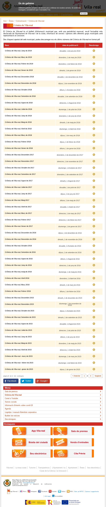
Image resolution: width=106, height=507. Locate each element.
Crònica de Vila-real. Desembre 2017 (19, 155)
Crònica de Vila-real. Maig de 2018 (18, 122)
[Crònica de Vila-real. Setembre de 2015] (94, 318)
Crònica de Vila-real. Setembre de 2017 (20, 174)
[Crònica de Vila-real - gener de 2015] (94, 370)
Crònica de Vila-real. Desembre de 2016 (20, 233)
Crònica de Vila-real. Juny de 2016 (18, 265)
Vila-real (9, 468)
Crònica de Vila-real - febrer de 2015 (19, 363)
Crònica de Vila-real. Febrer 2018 (18, 142)
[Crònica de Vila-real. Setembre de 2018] (94, 97)
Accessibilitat (59, 496)
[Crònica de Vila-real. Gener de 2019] (94, 71)
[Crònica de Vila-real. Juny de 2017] (94, 195)
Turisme (32, 468)
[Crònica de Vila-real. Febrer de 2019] (94, 65)
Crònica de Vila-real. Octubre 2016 (18, 246)
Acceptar (84, 13)
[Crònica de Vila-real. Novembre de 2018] (94, 84)
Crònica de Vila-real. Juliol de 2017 (18, 187)
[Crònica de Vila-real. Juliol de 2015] (94, 331)
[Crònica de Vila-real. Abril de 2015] (94, 351)
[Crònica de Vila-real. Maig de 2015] (94, 344)
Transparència (43, 468)
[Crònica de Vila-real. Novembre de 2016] (94, 240)
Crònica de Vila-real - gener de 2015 (19, 369)
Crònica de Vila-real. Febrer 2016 (18, 291)
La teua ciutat (20, 468)
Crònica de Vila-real (13, 395)
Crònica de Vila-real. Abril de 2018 (18, 129)
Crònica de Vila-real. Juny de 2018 (18, 116)
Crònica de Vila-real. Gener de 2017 (19, 226)
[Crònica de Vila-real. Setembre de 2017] (94, 175)
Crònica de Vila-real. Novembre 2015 (19, 304)
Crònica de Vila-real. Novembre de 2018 (20, 83)
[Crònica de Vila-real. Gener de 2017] (94, 227)
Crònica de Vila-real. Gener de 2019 (19, 70)
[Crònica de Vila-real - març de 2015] (94, 357)
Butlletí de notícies (12, 416)
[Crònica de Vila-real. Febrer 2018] (94, 143)
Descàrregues (10, 419)
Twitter (28, 381)
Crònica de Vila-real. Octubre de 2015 (19, 311)
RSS (71, 491)
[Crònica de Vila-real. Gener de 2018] (94, 149)
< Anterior (76, 376)
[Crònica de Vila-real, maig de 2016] (94, 273)
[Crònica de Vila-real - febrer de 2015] (94, 364)
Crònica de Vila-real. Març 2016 (17, 285)
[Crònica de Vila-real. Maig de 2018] (94, 123)
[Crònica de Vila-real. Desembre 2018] (94, 78)
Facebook (11, 381)
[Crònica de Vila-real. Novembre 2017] (94, 162)
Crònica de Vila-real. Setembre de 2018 (20, 96)
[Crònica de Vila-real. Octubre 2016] (94, 247)
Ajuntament (72, 468)
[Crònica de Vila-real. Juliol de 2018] (94, 110)
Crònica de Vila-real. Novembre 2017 (19, 161)
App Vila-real (14, 491)
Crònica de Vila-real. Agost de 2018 (19, 103)
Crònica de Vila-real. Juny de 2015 (18, 337)
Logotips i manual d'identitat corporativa (20, 412)
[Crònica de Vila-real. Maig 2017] (94, 201)
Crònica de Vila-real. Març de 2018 (18, 135)
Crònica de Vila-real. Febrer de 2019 (19, 64)
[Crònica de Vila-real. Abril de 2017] (94, 208)
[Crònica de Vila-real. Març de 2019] (94, 58)
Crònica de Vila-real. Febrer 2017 (18, 220)
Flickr (24, 491)
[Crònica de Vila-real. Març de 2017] (94, 214)
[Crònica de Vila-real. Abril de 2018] (94, 130)
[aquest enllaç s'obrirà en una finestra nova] (32, 460)
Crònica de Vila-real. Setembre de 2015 (20, 317)
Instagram (33, 491)
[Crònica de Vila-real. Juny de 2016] (94, 266)
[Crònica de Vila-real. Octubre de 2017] (94, 169)
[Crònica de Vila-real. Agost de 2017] (94, 182)
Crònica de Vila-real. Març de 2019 (18, 57)
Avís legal (47, 496)
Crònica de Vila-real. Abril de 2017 (18, 207)
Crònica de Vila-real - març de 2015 (19, 356)
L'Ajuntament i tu (58, 468)
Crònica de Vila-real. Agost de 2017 (19, 181)
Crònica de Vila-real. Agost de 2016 (19, 259)
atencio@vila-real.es (29, 482)
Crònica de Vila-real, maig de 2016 (18, 272)
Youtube (54, 491)
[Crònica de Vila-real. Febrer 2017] (94, 221)
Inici (5, 21)
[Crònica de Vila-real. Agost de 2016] (94, 260)
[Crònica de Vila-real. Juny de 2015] (94, 338)
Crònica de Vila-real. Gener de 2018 (19, 148)
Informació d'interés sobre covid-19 (19, 405)
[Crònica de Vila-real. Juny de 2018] (94, 117)
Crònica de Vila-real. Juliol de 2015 (18, 330)
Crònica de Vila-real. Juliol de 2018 (18, 109)
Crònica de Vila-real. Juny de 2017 (18, 194)
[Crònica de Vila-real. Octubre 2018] (94, 91)
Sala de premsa (11, 391)
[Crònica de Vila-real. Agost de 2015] (94, 325)
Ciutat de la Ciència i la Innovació (53, 471)
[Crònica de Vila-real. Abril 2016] (94, 279)
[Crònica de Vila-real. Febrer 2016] (94, 292)
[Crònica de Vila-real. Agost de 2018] (94, 104)
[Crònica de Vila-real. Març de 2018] (94, 136)
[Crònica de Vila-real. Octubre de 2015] (94, 312)
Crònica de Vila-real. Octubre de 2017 (19, 168)
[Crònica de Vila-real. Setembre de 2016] (94, 253)
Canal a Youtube (11, 398)
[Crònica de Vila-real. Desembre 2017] (94, 156)
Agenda (8, 409)
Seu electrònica (93, 468)
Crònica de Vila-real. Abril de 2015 (18, 350)
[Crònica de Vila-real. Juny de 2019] (94, 52)
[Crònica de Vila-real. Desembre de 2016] (94, 234)
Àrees (11, 21)
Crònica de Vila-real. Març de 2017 (18, 213)
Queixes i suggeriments (92, 491)
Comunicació (21, 21)
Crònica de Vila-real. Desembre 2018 (19, 77)
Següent (98, 376)
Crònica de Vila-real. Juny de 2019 (18, 51)
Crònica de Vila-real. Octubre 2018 (18, 90)
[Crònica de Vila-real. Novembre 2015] (94, 305)
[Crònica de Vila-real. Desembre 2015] (94, 299)
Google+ (44, 381)
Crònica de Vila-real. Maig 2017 (17, 200)
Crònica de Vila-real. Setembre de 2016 (20, 252)
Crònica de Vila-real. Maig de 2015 (18, 343)
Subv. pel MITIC (79, 491)
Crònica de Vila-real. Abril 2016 (17, 278)
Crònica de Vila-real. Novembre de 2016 (20, 239)
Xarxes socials (11, 402)
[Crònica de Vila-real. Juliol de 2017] (94, 188)
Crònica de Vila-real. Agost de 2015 (19, 324)
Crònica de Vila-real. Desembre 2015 (19, 298)
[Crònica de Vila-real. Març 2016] (94, 286)
